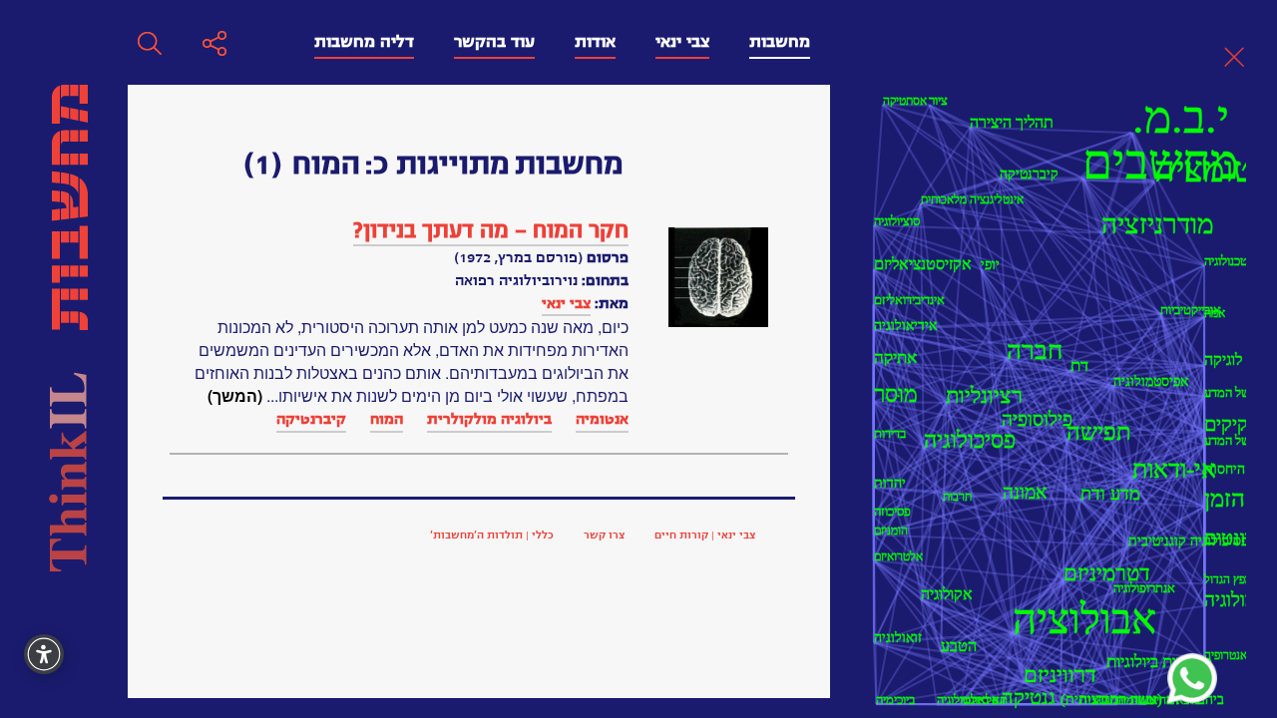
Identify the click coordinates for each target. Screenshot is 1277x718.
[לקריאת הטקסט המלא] (718, 277)
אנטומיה (602, 419)
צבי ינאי (682, 42)
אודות (595, 42)
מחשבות (779, 42)
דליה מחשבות (364, 42)
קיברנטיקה (311, 419)
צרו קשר (604, 534)
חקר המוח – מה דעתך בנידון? (491, 230)
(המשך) (235, 395)
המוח (386, 419)
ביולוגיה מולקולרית (489, 419)
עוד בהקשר (494, 42)
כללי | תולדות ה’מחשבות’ (492, 534)
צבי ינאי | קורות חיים (704, 534)
